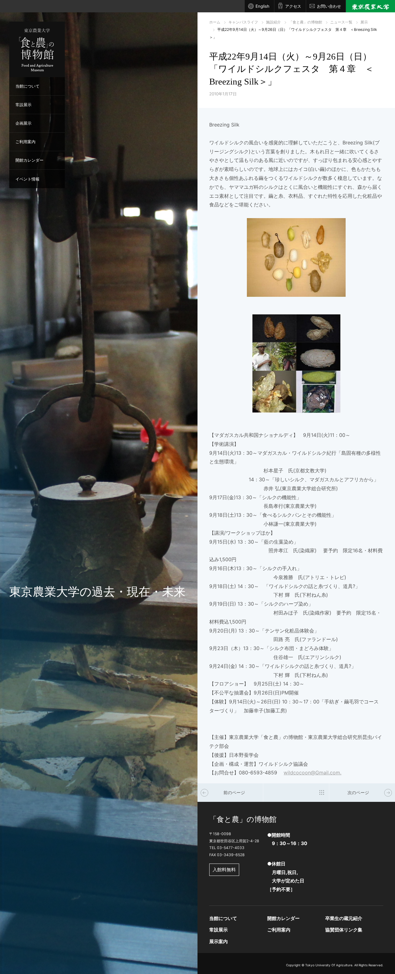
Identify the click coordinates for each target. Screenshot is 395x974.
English (262, 6)
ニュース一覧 (341, 22)
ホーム (214, 22)
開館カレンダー (29, 160)
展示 (364, 22)
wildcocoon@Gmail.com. (312, 772)
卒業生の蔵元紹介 (343, 918)
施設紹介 (273, 22)
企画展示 (23, 123)
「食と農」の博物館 (305, 22)
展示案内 (218, 941)
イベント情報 (27, 178)
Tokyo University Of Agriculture (328, 965)
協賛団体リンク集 (343, 930)
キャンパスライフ (243, 22)
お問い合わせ (329, 6)
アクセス (293, 6)
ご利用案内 (25, 141)
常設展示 (23, 104)
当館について (27, 86)
